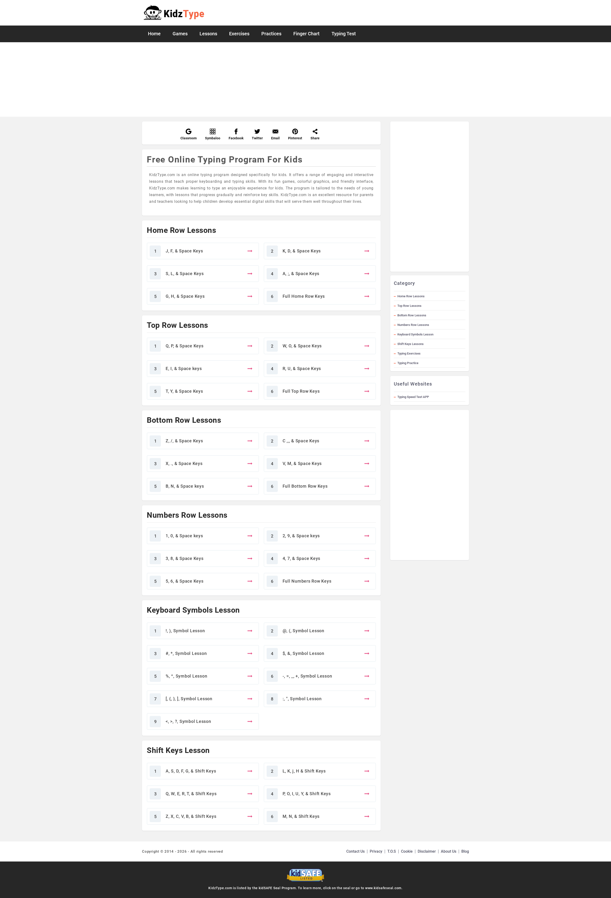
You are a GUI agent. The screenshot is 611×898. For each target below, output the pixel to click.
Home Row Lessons (411, 296)
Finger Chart (306, 34)
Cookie (407, 851)
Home (154, 34)
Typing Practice (407, 363)
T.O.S (391, 851)
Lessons (208, 34)
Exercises (239, 34)
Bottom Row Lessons (411, 315)
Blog (465, 851)
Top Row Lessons (409, 306)
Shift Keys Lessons (410, 344)
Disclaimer (427, 851)
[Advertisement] (305, 79)
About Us (448, 851)
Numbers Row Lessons (413, 325)
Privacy (376, 851)
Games (180, 34)
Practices (271, 34)
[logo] (174, 13)
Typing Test (344, 34)
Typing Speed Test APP (413, 397)
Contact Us (355, 851)
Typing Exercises (409, 353)
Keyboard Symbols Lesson (415, 334)
